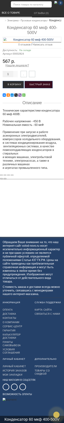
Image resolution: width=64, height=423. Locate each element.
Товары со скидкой (42, 372)
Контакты (9, 318)
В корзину (14, 84)
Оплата (8, 309)
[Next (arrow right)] (5, 178)
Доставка (9, 314)
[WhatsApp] (23, 95)
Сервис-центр (12, 326)
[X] (16, 95)
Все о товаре (11, 12)
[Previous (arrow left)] (1, 178)
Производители (46, 366)
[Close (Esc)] (1, 175)
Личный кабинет (14, 366)
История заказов (15, 370)
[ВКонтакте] (4, 95)
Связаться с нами (47, 314)
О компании (11, 322)
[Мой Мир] (12, 95)
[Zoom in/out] (12, 175)
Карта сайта (43, 309)
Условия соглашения (11, 351)
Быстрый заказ (39, 84)
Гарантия (9, 330)
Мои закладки (12, 374)
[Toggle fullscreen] (8, 175)
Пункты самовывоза (12, 344)
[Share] (5, 175)
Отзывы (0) (41, 13)
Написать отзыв (42, 44)
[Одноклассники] (8, 95)
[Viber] (20, 95)
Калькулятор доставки (12, 336)
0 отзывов (24, 44)
